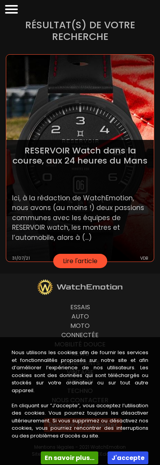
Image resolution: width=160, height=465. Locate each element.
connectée (80, 335)
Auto (80, 316)
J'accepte (127, 457)
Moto (80, 325)
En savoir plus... (69, 457)
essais (80, 307)
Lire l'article (80, 261)
